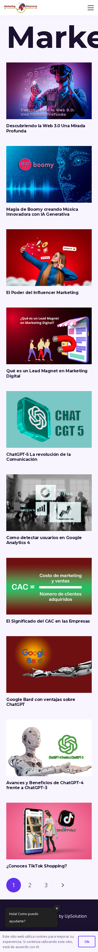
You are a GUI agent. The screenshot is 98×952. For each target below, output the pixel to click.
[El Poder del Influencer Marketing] (49, 257)
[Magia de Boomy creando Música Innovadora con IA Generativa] (49, 174)
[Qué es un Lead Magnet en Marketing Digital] (49, 336)
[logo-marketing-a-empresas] (20, 8)
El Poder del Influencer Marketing (42, 292)
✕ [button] (56, 908)
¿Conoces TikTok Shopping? (36, 866)
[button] (90, 8)
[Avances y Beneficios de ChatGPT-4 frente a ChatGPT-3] (49, 747)
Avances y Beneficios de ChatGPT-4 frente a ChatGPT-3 (44, 785)
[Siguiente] (62, 885)
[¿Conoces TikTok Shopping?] (49, 831)
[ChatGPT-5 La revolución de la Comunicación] (49, 419)
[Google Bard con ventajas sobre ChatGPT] (49, 664)
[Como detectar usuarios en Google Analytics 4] (49, 502)
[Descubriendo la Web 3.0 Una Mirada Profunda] (49, 90)
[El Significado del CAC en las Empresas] (49, 586)
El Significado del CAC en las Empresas (48, 621)
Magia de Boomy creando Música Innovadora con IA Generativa (42, 212)
